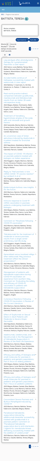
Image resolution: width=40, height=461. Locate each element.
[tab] (5, 55)
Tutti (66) (33, 40)
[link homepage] (6, 3)
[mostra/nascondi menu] (38, 3)
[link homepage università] (25, 3)
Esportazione (22, 40)
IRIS (2, 14)
